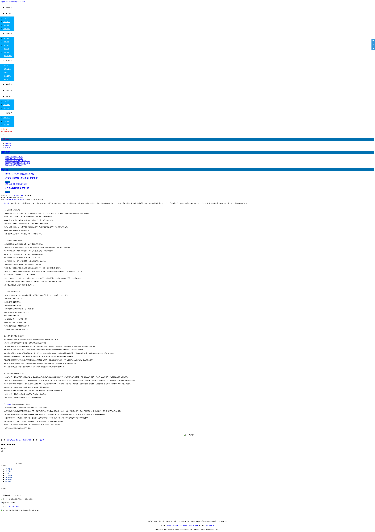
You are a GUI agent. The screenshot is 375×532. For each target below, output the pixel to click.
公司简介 (6, 18)
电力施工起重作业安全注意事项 (16, 165)
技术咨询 (6, 49)
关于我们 (9, 13)
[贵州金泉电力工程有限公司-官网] (13, 2)
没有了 (41, 440)
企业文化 (6, 21)
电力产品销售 (8, 56)
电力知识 (6, 108)
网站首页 (9, 7)
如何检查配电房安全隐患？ (14, 159)
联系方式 (6, 118)
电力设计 (6, 45)
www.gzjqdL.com (13, 506)
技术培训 (6, 52)
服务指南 (9, 90)
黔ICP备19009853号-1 (173, 525)
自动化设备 (7, 69)
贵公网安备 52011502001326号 (189, 525)
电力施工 (6, 38)
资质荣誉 (6, 25)
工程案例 (9, 84)
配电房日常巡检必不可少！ (14, 157)
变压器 (6, 79)
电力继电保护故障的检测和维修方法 (17, 163)
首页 (13, 195)
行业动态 (6, 104)
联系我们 (9, 113)
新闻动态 (9, 96)
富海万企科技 (210, 525)
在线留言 (6, 121)
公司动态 (6, 101)
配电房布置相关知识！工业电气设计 (17, 161)
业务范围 (9, 33)
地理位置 (6, 125)
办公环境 (6, 28)
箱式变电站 (7, 76)
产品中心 (9, 61)
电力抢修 (6, 42)
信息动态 (20, 195)
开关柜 (6, 72)
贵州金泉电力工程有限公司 (14, 199)
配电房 (6, 65)
